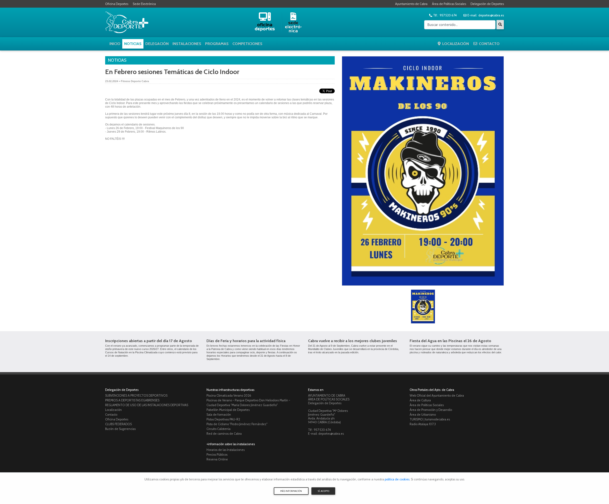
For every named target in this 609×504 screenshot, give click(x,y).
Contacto (489, 43)
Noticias (133, 43)
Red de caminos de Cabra (224, 433)
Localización (455, 43)
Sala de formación (218, 414)
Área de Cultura (420, 400)
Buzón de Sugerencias (120, 429)
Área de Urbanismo (423, 414)
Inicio (114, 43)
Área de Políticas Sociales (449, 4)
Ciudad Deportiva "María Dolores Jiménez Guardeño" (242, 405)
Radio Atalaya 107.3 (423, 424)
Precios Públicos (216, 454)
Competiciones (247, 43)
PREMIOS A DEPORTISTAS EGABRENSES (132, 400)
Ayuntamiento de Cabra (411, 4)
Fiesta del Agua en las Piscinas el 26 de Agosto (450, 341)
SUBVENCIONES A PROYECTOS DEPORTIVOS (136, 395)
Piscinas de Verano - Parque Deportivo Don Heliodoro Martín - (248, 400)
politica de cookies (397, 479)
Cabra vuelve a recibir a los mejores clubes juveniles (352, 341)
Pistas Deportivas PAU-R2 (223, 419)
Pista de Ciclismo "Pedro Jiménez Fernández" (236, 424)
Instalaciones (186, 43)
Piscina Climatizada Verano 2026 (228, 395)
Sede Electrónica (144, 4)
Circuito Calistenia (218, 429)
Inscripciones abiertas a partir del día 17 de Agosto (148, 341)
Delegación (157, 43)
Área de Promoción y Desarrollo (431, 410)
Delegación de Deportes (487, 4)
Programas (217, 43)
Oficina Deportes (116, 4)
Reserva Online (217, 459)
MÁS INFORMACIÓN (291, 491)
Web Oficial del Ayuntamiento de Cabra (437, 395)
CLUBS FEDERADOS (118, 424)
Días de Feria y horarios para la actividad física (245, 341)
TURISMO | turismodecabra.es (430, 419)
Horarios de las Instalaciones (225, 450)
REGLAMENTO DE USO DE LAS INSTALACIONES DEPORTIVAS (146, 405)
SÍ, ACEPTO (323, 491)
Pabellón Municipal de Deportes (228, 410)
